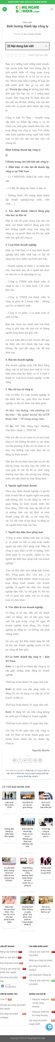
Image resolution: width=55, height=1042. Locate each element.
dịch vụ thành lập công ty (20, 773)
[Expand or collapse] (46, 46)
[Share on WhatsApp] (14, 760)
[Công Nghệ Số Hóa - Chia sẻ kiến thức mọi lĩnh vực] (27, 9)
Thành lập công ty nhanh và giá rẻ (45, 832)
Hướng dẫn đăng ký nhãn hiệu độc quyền (9, 832)
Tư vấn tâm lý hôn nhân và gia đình (46, 870)
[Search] (52, 9)
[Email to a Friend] (30, 760)
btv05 (38, 34)
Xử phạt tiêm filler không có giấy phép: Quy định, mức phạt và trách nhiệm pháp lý (27, 915)
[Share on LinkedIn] (40, 760)
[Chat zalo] (49, 1027)
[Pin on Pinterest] (35, 760)
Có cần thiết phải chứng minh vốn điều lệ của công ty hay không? (9, 874)
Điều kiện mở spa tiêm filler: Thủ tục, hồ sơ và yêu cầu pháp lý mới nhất (9, 914)
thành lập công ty (31, 776)
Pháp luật (27, 23)
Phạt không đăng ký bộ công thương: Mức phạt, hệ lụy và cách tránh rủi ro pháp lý (27, 877)
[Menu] (4, 9)
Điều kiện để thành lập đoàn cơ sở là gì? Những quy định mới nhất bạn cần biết (27, 837)
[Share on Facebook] (19, 760)
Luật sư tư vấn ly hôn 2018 (9, 804)
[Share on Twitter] (25, 760)
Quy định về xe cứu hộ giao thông (27, 804)
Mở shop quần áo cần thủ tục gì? (45, 909)
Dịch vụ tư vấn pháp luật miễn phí (45, 804)
